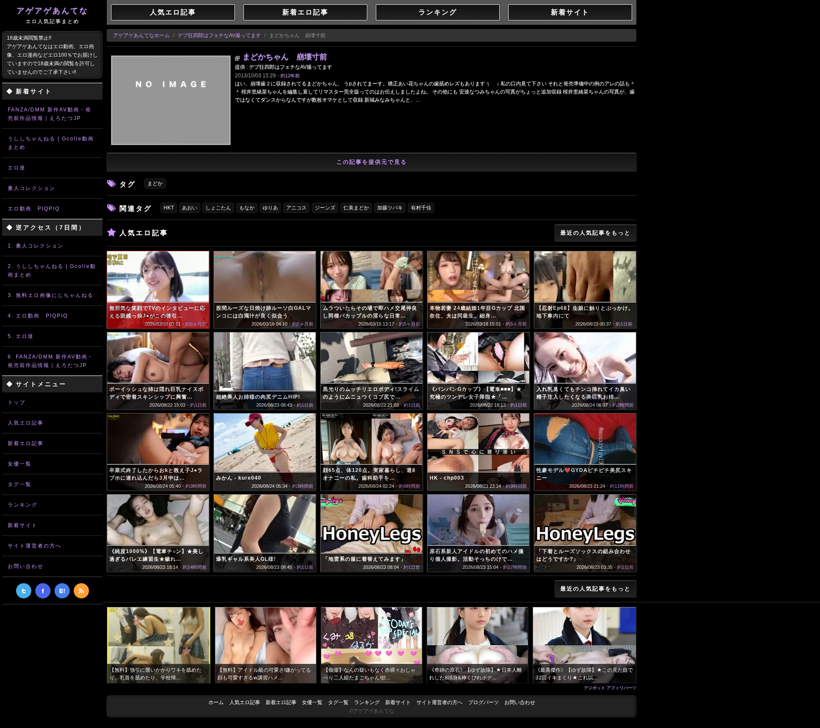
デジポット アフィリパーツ (610, 687)
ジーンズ (325, 208)
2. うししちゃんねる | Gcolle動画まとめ (52, 270)
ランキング (23, 505)
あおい (189, 208)
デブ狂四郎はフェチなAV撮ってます (219, 35)
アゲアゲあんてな (52, 15)
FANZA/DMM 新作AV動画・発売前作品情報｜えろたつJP (49, 114)
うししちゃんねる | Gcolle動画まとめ (51, 143)
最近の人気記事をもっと (595, 233)
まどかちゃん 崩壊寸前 (285, 56)
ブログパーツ (483, 702)
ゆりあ (270, 208)
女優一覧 (20, 464)
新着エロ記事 (26, 443)
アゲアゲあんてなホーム (141, 35)
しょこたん (218, 208)
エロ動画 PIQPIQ (34, 209)
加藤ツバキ (390, 208)
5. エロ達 (21, 336)
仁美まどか (356, 208)
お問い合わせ (26, 566)
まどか (155, 183)
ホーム (216, 702)
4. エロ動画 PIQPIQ (38, 316)
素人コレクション (32, 188)
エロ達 (17, 168)
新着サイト (23, 525)
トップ (17, 402)
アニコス (296, 208)
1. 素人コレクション (36, 246)
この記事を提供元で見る (372, 162)
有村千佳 (421, 208)
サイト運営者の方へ (35, 546)
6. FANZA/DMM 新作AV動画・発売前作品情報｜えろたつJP (51, 361)
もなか (247, 208)
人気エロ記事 (26, 423)
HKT (169, 208)
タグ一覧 (20, 484)
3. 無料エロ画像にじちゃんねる (51, 295)
